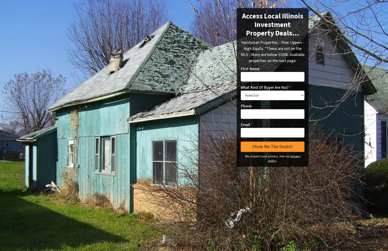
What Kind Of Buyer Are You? (266, 87)
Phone (246, 106)
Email (246, 125)
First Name (250, 69)
